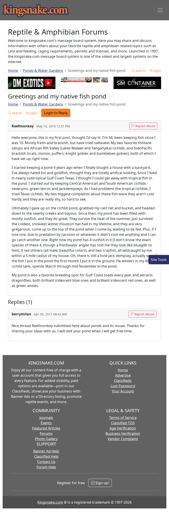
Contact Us (46, 461)
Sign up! (102, 482)
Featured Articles (46, 428)
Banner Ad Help (46, 451)
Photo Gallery (46, 438)
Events (46, 422)
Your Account (123, 391)
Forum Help (46, 467)
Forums (46, 433)
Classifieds (123, 380)
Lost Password (123, 385)
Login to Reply (56, 112)
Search (139, 71)
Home (13, 70)
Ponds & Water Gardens (43, 70)
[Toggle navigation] (160, 10)
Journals (46, 417)
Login (156, 71)
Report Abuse (144, 126)
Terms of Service (123, 417)
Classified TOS (123, 422)
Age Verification (123, 428)
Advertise (123, 375)
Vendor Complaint (123, 438)
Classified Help (46, 456)
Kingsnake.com (50, 502)
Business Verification (122, 433)
